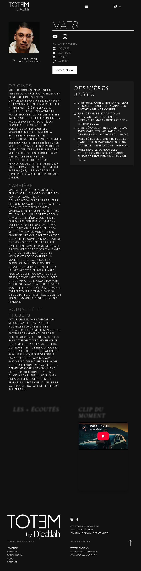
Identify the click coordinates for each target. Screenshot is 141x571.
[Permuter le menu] (86, 6)
